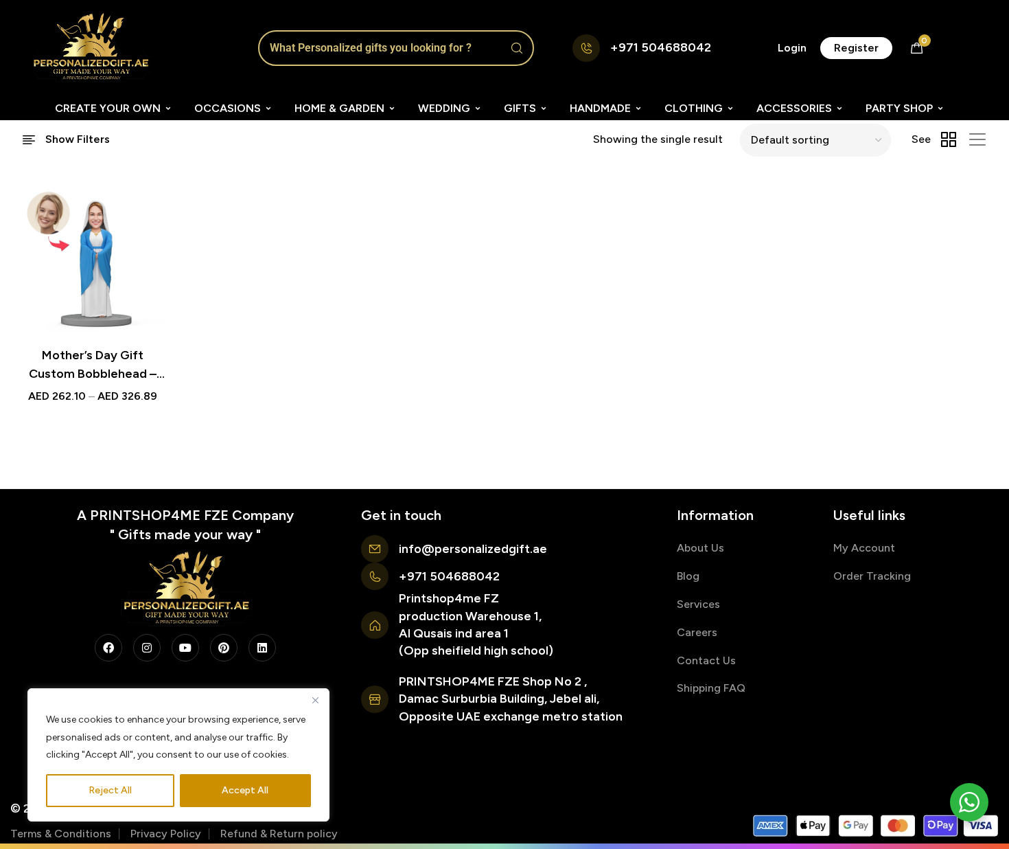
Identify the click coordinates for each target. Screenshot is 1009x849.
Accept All (245, 790)
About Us (700, 547)
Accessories (794, 108)
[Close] (315, 700)
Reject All (110, 790)
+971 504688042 (660, 47)
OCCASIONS (227, 108)
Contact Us (706, 660)
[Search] (517, 48)
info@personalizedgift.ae (473, 548)
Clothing (693, 108)
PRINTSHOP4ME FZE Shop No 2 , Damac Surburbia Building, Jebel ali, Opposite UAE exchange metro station (511, 698)
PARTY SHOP (899, 108)
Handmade (600, 108)
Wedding (444, 108)
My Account (864, 547)
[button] (792, 48)
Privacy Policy (165, 833)
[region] (178, 755)
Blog (688, 575)
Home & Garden (339, 108)
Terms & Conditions (60, 833)
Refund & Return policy (279, 833)
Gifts (520, 108)
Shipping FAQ (711, 687)
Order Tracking (872, 575)
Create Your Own (108, 108)
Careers (697, 632)
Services (698, 604)
